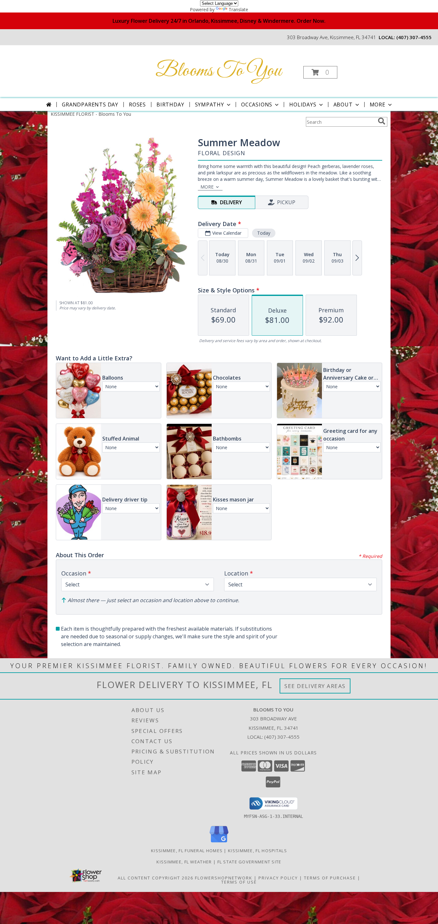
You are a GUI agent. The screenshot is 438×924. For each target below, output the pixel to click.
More (377, 104)
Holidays (302, 104)
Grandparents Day (90, 104)
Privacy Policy (278, 878)
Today (263, 233)
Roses (137, 104)
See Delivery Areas (315, 686)
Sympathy (209, 104)
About (343, 104)
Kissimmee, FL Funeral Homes (187, 850)
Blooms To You (218, 71)
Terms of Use (239, 882)
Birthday (170, 104)
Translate (238, 9)
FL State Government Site (249, 862)
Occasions (256, 104)
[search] (381, 121)
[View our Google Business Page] (219, 843)
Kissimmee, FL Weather (184, 862)
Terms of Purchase (330, 878)
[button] (320, 72)
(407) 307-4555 (414, 37)
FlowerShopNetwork (223, 878)
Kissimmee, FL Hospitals (257, 850)
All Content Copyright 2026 (155, 878)
